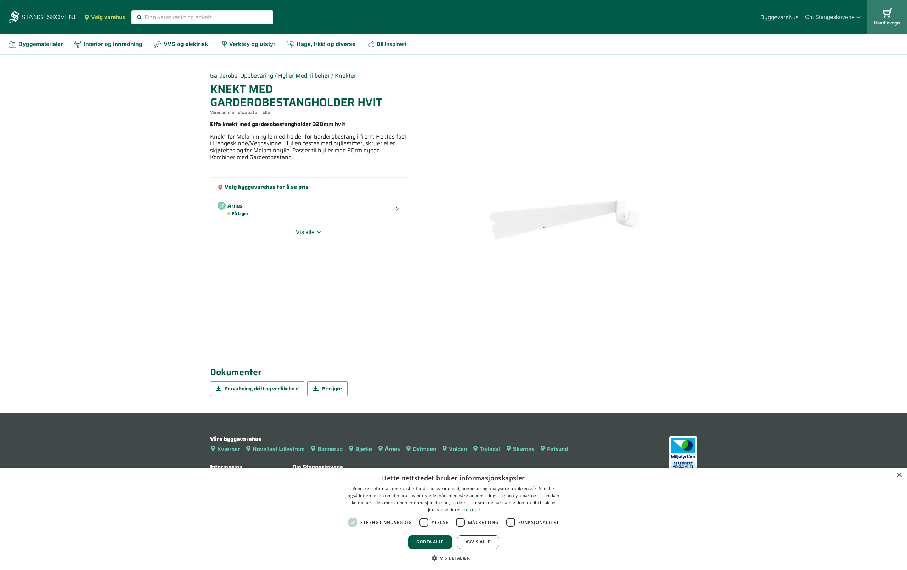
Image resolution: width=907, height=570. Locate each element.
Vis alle (305, 232)
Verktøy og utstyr (252, 44)
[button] (453, 557)
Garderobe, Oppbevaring (241, 75)
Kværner (228, 449)
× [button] (899, 475)
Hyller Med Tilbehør (304, 75)
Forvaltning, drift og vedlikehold (262, 389)
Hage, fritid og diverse (326, 44)
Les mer (472, 510)
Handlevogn (887, 23)
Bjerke (363, 449)
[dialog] (453, 519)
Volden (458, 449)
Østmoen (424, 449)
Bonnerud (330, 449)
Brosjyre (332, 389)
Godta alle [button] (430, 542)
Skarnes (523, 449)
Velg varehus (108, 17)
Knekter (345, 75)
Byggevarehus (779, 17)
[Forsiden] (43, 17)
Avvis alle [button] (478, 542)
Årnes (392, 449)
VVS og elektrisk (186, 44)
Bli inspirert (391, 44)
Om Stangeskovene (830, 17)
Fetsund (557, 449)
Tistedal (490, 449)
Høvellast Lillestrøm (279, 449)
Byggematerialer (40, 44)
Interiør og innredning (113, 44)
